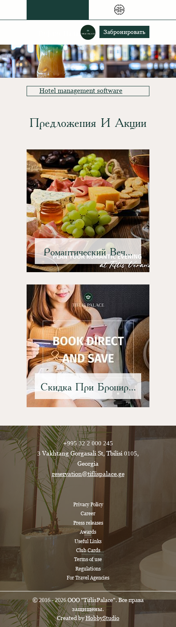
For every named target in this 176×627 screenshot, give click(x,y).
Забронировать (124, 32)
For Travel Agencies (88, 578)
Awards (88, 532)
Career (88, 513)
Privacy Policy (88, 504)
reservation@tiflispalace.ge (88, 473)
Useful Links (88, 541)
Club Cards (88, 550)
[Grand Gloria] (118, 10)
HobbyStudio (103, 618)
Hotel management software (80, 91)
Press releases (88, 523)
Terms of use (88, 559)
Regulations (88, 569)
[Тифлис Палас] (57, 10)
